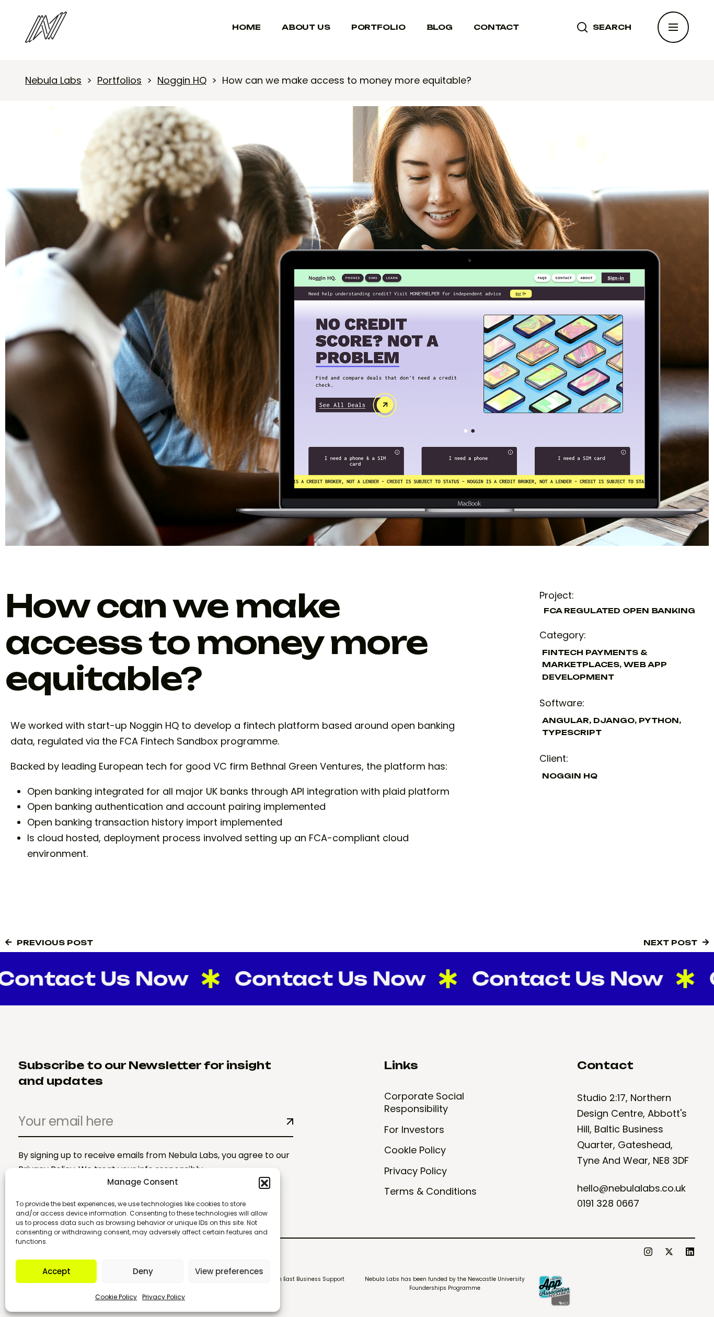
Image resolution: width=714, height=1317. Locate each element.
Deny (143, 1271)
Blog (440, 26)
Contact (496, 26)
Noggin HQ (569, 775)
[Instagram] (648, 1251)
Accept (56, 1271)
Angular (565, 720)
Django (614, 720)
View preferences (229, 1271)
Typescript (572, 732)
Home (246, 26)
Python (659, 720)
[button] (264, 1182)
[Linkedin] (690, 1251)
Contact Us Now (300, 978)
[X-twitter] (669, 1251)
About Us (306, 26)
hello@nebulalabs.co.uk (631, 1188)
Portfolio (378, 26)
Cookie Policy (116, 1296)
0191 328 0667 (608, 1203)
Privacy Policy (163, 1296)
